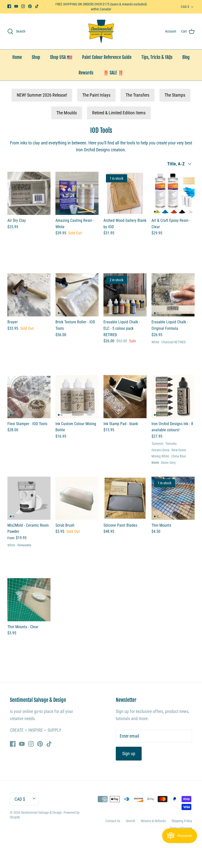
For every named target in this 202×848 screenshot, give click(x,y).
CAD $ (185, 7)
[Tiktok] (37, 6)
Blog (186, 57)
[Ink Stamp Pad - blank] (125, 396)
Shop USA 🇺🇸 (61, 57)
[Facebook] (9, 6)
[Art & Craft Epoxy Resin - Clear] (173, 193)
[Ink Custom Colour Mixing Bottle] (77, 396)
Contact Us (112, 821)
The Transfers (137, 95)
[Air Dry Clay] (28, 193)
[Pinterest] (30, 6)
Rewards (86, 72)
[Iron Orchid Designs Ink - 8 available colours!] (173, 396)
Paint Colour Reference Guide (107, 57)
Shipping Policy (181, 821)
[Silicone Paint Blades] (125, 498)
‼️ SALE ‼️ (113, 72)
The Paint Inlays (96, 95)
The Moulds (66, 112)
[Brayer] (28, 294)
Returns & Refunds (153, 821)
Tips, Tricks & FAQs (156, 57)
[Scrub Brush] (77, 498)
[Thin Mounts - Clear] (28, 599)
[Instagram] (23, 6)
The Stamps (175, 95)
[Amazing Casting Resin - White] (77, 193)
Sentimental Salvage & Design (41, 812)
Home (17, 57)
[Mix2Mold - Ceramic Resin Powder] (28, 498)
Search (130, 821)
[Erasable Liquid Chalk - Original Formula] (173, 294)
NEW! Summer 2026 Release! (42, 95)
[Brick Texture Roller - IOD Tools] (77, 294)
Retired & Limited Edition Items (119, 112)
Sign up (128, 753)
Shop (36, 57)
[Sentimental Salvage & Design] (101, 31)
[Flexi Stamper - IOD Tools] (28, 396)
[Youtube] (16, 6)
